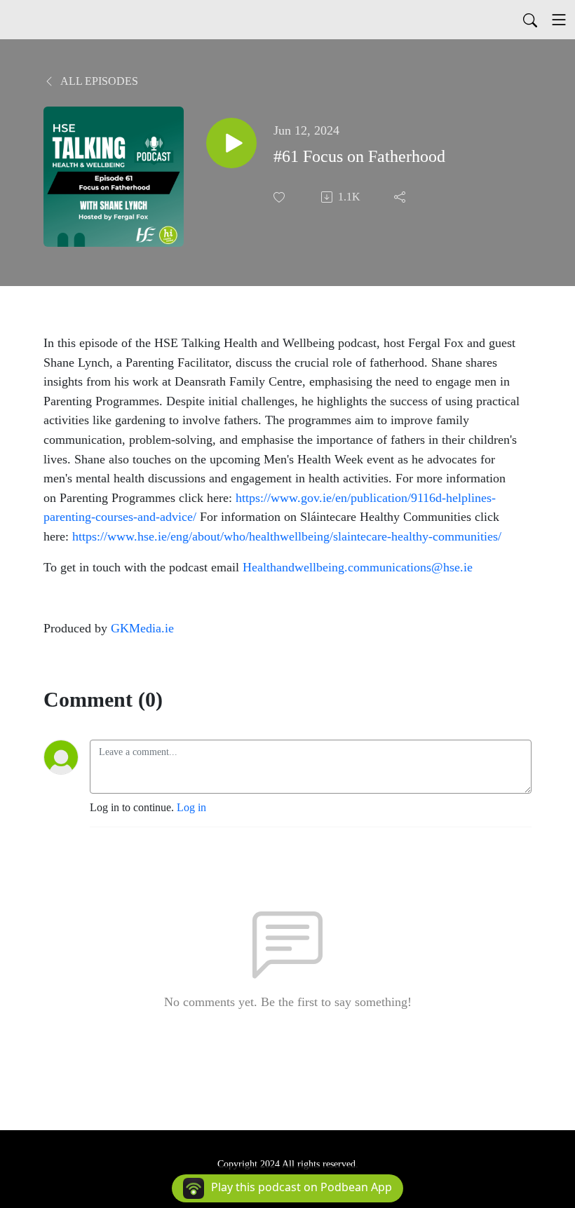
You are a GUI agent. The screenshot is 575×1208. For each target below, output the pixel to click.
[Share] (401, 197)
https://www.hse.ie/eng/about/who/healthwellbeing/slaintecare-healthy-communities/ (286, 536)
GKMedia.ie (142, 628)
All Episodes (98, 81)
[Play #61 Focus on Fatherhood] (231, 143)
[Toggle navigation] (559, 19)
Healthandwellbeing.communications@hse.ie (358, 567)
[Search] (530, 20)
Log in (191, 807)
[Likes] (280, 197)
